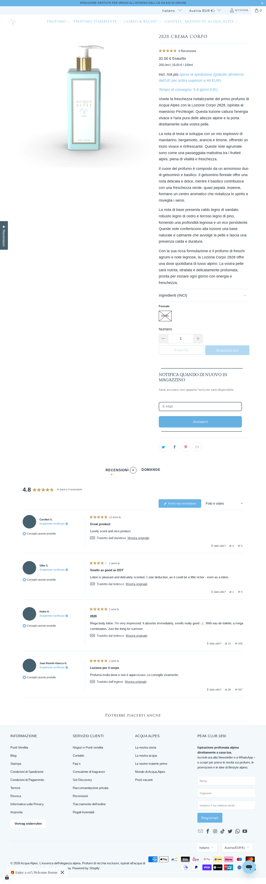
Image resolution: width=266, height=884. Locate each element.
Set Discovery (82, 780)
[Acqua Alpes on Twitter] (230, 831)
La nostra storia (145, 747)
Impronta (16, 812)
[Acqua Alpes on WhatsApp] (237, 831)
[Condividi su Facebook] (174, 446)
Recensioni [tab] (120, 471)
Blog (13, 755)
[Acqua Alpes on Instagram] (215, 831)
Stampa (15, 763)
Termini (15, 788)
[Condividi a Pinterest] (185, 446)
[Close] (62, 872)
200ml (165, 315)
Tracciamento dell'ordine (89, 804)
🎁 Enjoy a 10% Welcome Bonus (33, 872)
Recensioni (80, 796)
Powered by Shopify (86, 868)
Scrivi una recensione (184, 505)
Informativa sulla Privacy (27, 804)
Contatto (78, 755)
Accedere (241, 10)
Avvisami (200, 422)
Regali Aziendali (83, 812)
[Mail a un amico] (197, 446)
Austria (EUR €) (202, 10)
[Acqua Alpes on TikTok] (223, 831)
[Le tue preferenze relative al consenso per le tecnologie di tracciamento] (6, 877)
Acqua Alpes (29, 863)
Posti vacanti (144, 780)
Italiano (169, 10)
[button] (59, 22)
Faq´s (77, 763)
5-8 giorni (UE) (205, 90)
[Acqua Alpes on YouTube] (245, 831)
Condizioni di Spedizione (26, 771)
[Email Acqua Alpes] (200, 831)
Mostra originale (138, 537)
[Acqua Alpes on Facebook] (208, 831)
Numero (165, 329)
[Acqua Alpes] (13, 22)
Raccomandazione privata (90, 788)
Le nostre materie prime (151, 763)
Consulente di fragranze (89, 771)
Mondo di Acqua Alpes (150, 771)
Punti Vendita (19, 747)
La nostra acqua (146, 755)
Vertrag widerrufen (28, 823)
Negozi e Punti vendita (88, 747)
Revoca (15, 796)
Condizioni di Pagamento (27, 780)
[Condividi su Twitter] (163, 446)
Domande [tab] (151, 471)
